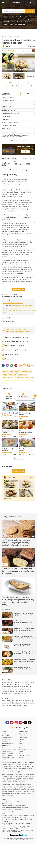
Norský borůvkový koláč (10, 413)
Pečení (31, 380)
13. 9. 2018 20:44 (27, 477)
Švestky (26, 19)
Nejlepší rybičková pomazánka (22, 788)
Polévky (5, 19)
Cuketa (5, 24)
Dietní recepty (11, 780)
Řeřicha (27, 766)
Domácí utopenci (10, 795)
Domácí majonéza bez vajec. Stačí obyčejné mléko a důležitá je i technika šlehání (16, 827)
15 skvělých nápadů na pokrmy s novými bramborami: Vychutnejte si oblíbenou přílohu (24, 661)
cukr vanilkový (26, 701)
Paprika (13, 21)
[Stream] (25, 722)
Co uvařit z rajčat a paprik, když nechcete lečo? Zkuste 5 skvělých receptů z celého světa (24, 653)
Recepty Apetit (6, 739)
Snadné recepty (16, 778)
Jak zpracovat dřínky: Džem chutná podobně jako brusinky (18, 815)
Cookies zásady (6, 751)
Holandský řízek (25, 789)
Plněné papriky (16, 784)
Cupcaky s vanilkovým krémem (9, 431)
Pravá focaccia (22, 768)
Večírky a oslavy (18, 380)
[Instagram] (16, 722)
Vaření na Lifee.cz (7, 735)
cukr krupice (16, 701)
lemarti (21, 418)
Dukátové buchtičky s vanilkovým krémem (26, 431)
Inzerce (4, 759)
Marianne (21, 739)
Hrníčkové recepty (20, 24)
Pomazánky (13, 762)
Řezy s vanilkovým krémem (25, 413)
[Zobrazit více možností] (32, 365)
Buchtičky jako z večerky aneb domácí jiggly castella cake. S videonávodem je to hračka (18, 571)
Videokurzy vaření (7, 737)
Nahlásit (21, 753)
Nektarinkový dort (7, 803)
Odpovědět (7, 498)
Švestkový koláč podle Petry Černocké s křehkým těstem (18, 819)
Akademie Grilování (8, 16)
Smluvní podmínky (7, 755)
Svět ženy (4, 741)
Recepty (7, 37)
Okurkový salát (6, 789)
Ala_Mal (4, 454)
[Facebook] (7, 722)
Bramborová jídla (7, 776)
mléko (27, 703)
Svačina (5, 374)
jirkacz (20, 436)
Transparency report (24, 755)
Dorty (18, 781)
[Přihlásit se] (34, 2)
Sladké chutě (12, 374)
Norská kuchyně (7, 380)
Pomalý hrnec (16, 776)
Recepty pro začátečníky (28, 776)
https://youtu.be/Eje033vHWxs (22, 306)
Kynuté (20, 37)
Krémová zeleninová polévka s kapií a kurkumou (15, 807)
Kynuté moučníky (15, 371)
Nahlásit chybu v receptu (19, 140)
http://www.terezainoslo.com (13, 303)
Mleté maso (22, 774)
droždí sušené (14, 703)
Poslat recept (24, 365)
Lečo (33, 791)
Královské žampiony (7, 811)
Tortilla (13, 764)
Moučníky (25, 16)
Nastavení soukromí (7, 748)
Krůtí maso (15, 774)
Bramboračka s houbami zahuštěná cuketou (14, 805)
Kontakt (21, 757)
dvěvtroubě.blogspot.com (18, 693)
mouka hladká (6, 701)
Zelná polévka (11, 770)
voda (14, 705)
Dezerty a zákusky (21, 764)
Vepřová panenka (13, 772)
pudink (32, 703)
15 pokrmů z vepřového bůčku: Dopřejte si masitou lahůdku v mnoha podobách (23, 614)
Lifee (20, 743)
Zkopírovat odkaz (28, 365)
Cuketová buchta (26, 791)
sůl (33, 701)
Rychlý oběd (16, 793)
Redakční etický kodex (8, 757)
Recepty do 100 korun (9, 377)
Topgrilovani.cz (23, 737)
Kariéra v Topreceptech (25, 749)
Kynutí (26, 380)
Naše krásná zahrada (7, 743)
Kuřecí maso (12, 19)
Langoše (17, 791)
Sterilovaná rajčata (26, 784)
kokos (19, 705)
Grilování (19, 21)
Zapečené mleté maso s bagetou (11, 801)
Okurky (20, 19)
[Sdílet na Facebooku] (3, 365)
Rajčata (11, 24)
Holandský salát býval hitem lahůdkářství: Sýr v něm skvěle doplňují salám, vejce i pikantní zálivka (23, 639)
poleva (24, 705)
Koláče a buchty (26, 371)
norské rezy (25, 682)
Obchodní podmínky (7, 753)
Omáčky (18, 16)
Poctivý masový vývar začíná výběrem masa (14, 817)
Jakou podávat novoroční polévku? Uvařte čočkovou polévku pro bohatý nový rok (22, 669)
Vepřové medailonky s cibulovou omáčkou (13, 809)
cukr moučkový (7, 705)
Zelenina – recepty (22, 762)
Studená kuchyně (11, 781)
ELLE (20, 741)
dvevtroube (27, 51)
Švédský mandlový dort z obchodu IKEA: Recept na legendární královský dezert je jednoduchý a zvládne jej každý (18, 601)
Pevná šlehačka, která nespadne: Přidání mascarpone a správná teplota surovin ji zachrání (17, 831)
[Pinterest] (12, 722)
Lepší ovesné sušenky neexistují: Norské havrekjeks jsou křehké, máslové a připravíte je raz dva (16, 542)
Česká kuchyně (20, 780)
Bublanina (23, 793)
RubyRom (21, 454)
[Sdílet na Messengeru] (7, 365)
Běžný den (20, 377)
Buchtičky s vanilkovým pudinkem (9, 449)
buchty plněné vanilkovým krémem (14, 687)
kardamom (5, 703)
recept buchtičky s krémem (11, 682)
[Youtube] (21, 722)
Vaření (4, 383)
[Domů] (3, 37)
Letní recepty (28, 21)
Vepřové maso (31, 774)
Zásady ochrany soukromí (9, 749)
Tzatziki (21, 772)
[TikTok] (30, 722)
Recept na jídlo (6, 734)
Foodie (21, 751)
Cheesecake (9, 788)
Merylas (4, 436)
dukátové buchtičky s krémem (20, 684)
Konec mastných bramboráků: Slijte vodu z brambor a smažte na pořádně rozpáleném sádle (17, 824)
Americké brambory (18, 766)
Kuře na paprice (9, 791)
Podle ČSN (6, 21)
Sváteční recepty (29, 377)
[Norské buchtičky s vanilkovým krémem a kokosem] (26, 493)
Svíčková (14, 768)
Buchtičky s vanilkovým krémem (27, 449)
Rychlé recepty (7, 778)
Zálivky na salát (20, 770)
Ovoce (23, 781)
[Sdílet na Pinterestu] (15, 365)
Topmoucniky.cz (23, 735)
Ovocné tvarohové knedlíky (9, 786)
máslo (22, 703)
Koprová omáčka (15, 789)
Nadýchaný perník (7, 793)
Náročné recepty (22, 374)
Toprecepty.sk (23, 734)
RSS (20, 748)
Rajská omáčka (22, 786)
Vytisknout (20, 365)
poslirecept (5, 417)
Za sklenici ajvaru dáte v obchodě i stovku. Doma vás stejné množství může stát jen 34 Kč (24, 623)
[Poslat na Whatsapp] (11, 365)
